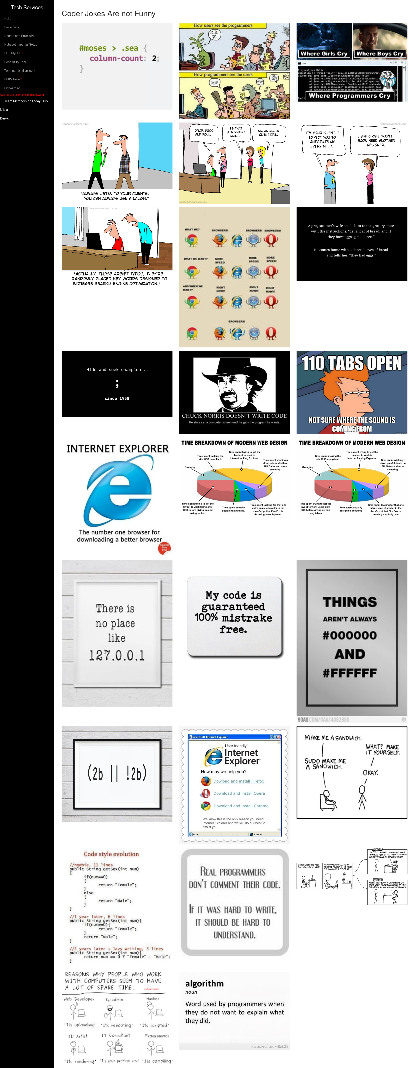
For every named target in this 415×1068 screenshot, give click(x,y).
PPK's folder (13, 79)
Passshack (11, 27)
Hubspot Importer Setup (20, 44)
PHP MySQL (13, 53)
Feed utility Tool (15, 62)
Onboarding (12, 88)
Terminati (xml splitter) (19, 70)
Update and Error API (19, 35)
